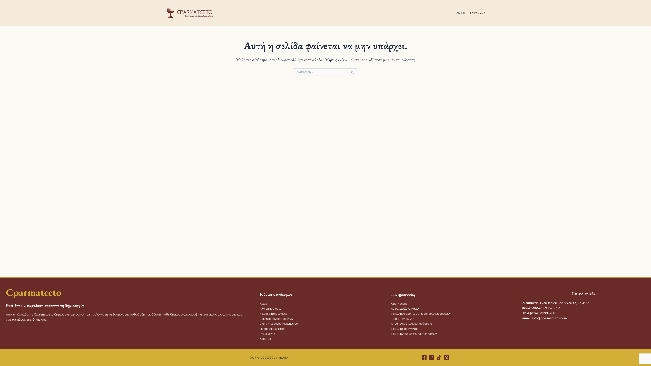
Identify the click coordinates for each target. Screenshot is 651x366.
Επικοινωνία (478, 13)
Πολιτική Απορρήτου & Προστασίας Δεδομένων (421, 314)
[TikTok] (439, 357)
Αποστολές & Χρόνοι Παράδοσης (411, 324)
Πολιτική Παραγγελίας (405, 329)
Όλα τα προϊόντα (270, 308)
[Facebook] (424, 357)
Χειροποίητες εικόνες (273, 314)
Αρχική (460, 13)
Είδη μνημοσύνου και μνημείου (279, 324)
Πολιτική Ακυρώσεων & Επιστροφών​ (414, 334)
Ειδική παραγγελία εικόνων (276, 319)
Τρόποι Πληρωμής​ (402, 319)
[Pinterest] (446, 357)
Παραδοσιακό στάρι (272, 329)
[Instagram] (431, 357)
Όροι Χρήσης (399, 304)
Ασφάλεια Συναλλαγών (405, 308)
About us (265, 339)
